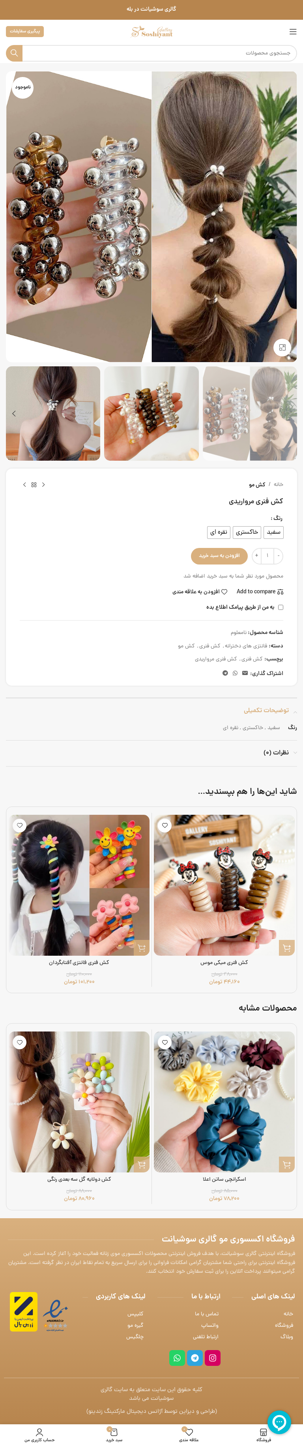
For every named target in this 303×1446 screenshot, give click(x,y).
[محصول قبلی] (43, 485)
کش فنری (210, 646)
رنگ (277, 518)
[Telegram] (195, 1358)
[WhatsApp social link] (235, 674)
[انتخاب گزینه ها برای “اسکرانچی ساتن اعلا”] (287, 1164)
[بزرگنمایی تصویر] (282, 347)
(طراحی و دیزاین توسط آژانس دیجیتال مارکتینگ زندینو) (151, 1411)
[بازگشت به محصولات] (34, 485)
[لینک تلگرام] (225, 674)
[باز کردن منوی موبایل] (293, 31)
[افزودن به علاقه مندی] (165, 826)
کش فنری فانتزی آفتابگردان (79, 963)
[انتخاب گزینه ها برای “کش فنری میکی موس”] (287, 948)
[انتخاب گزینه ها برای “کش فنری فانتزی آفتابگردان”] (142, 948)
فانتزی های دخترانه (246, 646)
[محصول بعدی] (24, 485)
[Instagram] (213, 1358)
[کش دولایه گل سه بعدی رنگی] (79, 1102)
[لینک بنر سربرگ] (151, 10)
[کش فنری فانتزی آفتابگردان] (79, 885)
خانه (278, 485)
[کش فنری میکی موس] (224, 885)
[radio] (273, 532)
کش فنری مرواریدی (216, 659)
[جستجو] (14, 53)
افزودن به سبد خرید (219, 556)
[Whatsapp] (177, 1358)
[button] (289, 217)
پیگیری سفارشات (25, 31)
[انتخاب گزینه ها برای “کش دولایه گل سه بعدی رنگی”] (142, 1164)
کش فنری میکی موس (224, 963)
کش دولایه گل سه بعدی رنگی (79, 1180)
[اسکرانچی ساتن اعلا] (224, 1102)
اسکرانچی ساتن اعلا (224, 1180)
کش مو (257, 485)
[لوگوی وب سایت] (151, 32)
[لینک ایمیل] (245, 674)
